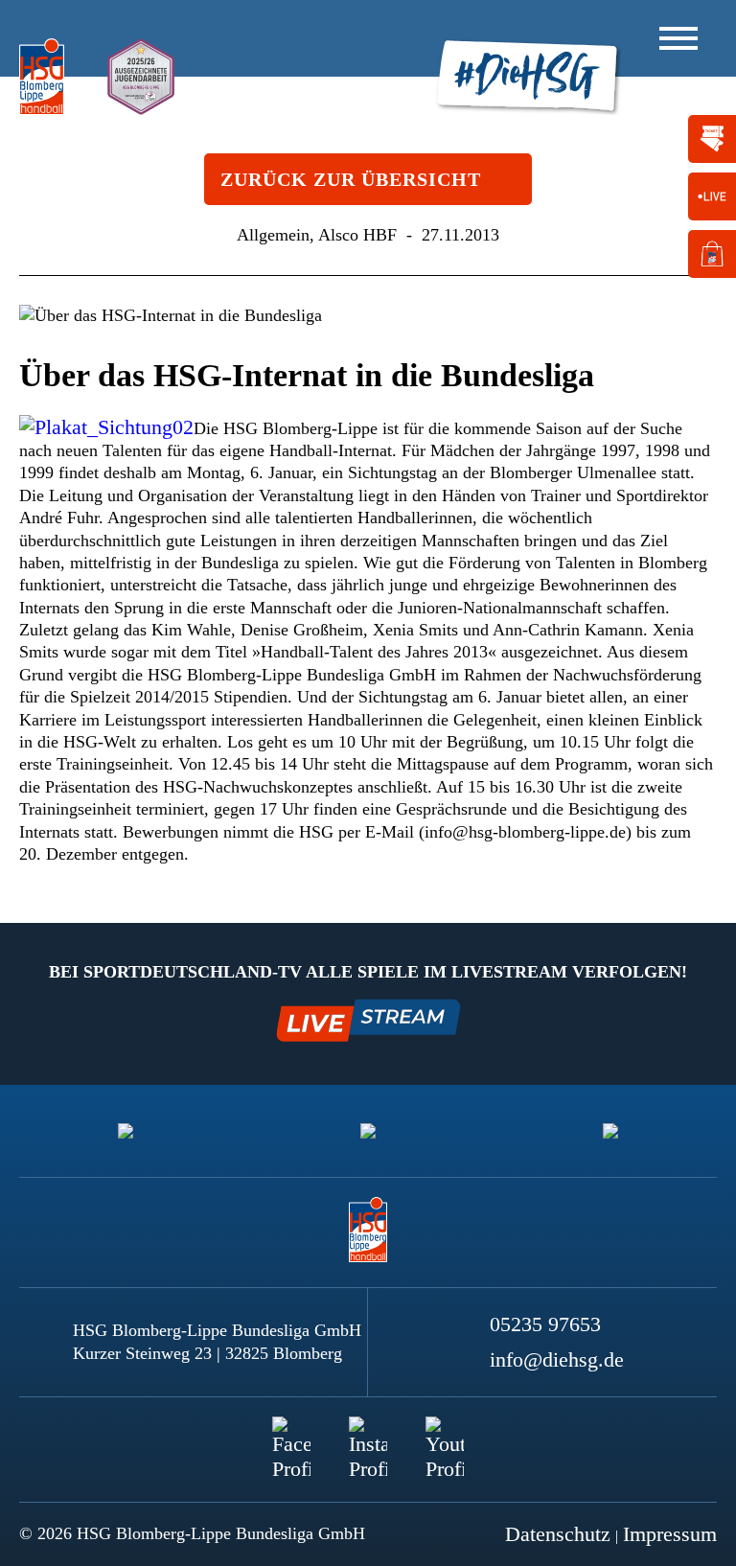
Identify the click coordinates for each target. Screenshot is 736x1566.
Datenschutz (557, 1534)
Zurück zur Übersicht (350, 179)
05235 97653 (545, 1324)
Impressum (670, 1534)
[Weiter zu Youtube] (445, 1435)
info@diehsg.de (557, 1359)
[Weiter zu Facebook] (291, 1435)
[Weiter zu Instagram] (368, 1435)
